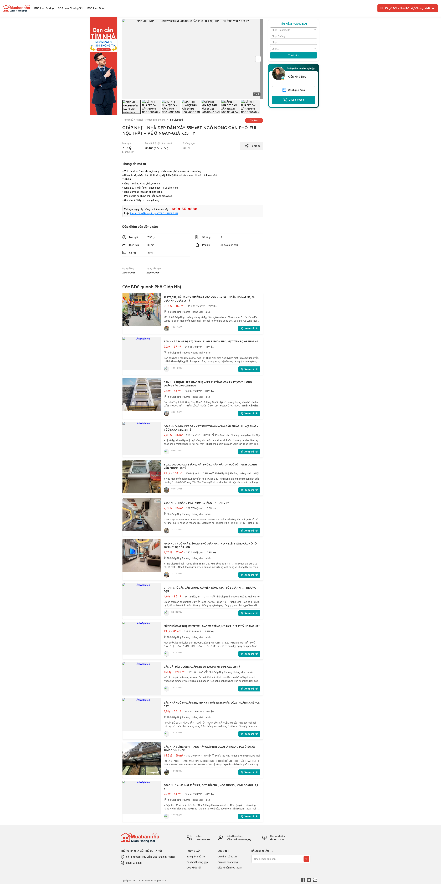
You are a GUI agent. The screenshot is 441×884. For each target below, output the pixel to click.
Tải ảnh (254, 120)
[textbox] (293, 30)
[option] (131, 107)
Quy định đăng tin (227, 856)
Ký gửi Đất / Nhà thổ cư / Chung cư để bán (409, 8)
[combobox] (293, 29)
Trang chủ (127, 119)
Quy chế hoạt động (228, 862)
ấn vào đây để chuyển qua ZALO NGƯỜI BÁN (154, 213)
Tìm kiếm (293, 55)
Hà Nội (139, 119)
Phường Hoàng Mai (155, 119)
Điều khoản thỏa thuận (230, 867)
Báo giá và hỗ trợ (196, 856)
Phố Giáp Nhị (176, 119)
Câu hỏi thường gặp (197, 862)
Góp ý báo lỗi (194, 867)
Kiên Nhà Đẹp (297, 76)
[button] (258, 59)
